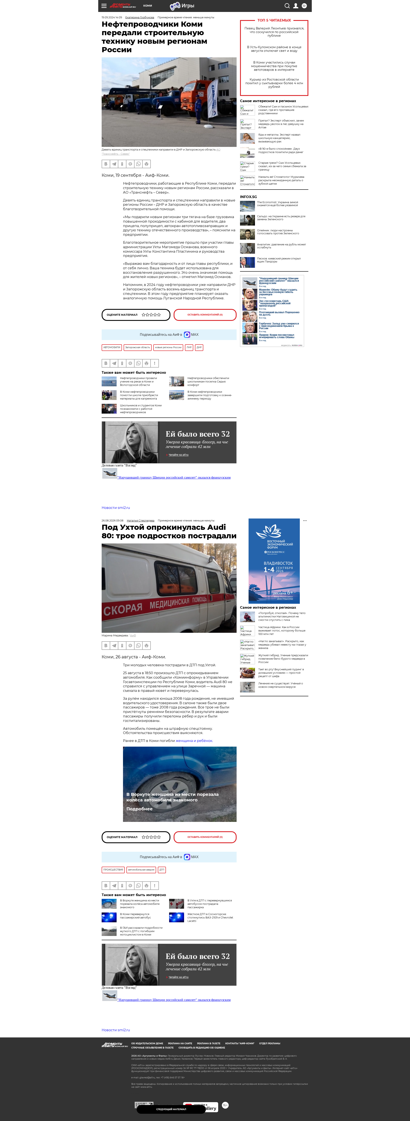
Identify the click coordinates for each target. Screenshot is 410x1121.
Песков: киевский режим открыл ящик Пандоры (279, 260)
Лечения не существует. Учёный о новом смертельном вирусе (280, 685)
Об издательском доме (147, 1043)
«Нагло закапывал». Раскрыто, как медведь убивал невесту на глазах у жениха (282, 645)
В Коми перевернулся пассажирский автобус (135, 915)
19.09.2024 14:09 (112, 17)
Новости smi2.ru (116, 508)
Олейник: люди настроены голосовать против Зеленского (278, 232)
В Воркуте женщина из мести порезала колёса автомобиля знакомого (172, 797)
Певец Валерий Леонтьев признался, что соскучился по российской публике (274, 32)
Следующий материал (171, 1109)
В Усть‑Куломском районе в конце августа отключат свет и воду (274, 49)
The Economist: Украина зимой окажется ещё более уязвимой (277, 204)
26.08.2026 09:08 (112, 520)
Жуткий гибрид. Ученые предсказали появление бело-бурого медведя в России (283, 659)
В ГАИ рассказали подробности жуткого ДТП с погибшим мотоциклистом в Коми (141, 931)
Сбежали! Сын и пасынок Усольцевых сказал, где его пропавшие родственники (283, 110)
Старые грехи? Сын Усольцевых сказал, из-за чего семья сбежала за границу (282, 166)
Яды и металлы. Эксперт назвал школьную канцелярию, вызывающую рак (279, 138)
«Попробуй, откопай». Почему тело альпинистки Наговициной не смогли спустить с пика (282, 616)
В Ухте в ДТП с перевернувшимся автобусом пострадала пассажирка (209, 904)
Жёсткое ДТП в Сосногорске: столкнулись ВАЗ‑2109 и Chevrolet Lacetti (210, 917)
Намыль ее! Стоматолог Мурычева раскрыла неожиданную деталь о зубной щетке (281, 180)
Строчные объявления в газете (152, 1047)
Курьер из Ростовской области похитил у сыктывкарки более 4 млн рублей (274, 83)
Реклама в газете (208, 1043)
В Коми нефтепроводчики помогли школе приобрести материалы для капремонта (139, 395)
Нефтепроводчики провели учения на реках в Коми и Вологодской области (138, 382)
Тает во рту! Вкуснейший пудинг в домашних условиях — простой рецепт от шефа (281, 673)
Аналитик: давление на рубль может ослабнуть (281, 246)
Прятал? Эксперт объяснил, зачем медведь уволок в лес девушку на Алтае (281, 124)
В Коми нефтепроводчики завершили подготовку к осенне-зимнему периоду (209, 395)
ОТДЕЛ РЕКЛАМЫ (269, 1043)
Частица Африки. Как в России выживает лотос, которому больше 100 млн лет (281, 631)
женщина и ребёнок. (194, 741)
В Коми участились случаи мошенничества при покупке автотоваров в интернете (274, 66)
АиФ (133, 635)
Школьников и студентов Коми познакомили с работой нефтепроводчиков (141, 409)
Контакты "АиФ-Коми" (239, 1043)
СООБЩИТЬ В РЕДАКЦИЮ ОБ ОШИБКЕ (202, 1047)
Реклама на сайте (180, 1043)
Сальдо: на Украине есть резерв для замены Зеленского (281, 218)
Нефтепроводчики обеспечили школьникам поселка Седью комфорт (208, 382)
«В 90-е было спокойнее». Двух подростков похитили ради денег (280, 150)
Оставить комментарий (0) (205, 314)
